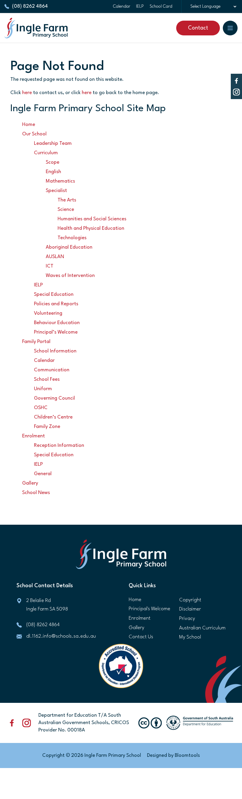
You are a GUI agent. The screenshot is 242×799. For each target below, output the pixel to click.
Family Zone (47, 426)
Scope (52, 162)
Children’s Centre (53, 417)
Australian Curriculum (202, 628)
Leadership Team (53, 143)
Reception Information (59, 445)
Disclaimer (190, 609)
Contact (198, 28)
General (43, 473)
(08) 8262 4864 (30, 6)
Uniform (43, 388)
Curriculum (46, 152)
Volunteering (48, 313)
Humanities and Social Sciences (92, 219)
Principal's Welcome (149, 608)
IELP (140, 6)
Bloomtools (187, 755)
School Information (55, 351)
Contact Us (141, 636)
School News (36, 492)
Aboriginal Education (69, 247)
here (27, 92)
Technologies (72, 237)
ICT (49, 266)
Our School (34, 134)
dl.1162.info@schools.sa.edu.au (61, 636)
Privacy (187, 618)
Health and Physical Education (91, 228)
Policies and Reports (56, 303)
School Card (161, 6)
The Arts (67, 200)
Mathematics (60, 181)
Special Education (53, 294)
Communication (51, 370)
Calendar (121, 6)
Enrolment (33, 436)
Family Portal (36, 341)
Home (28, 124)
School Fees (47, 379)
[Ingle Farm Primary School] (36, 28)
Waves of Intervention (70, 275)
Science (66, 209)
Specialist (56, 190)
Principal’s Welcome (56, 332)
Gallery (30, 483)
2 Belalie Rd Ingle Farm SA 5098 (47, 605)
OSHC (41, 407)
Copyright (190, 600)
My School (190, 637)
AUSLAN (55, 256)
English (53, 171)
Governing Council (54, 398)
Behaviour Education (57, 322)
